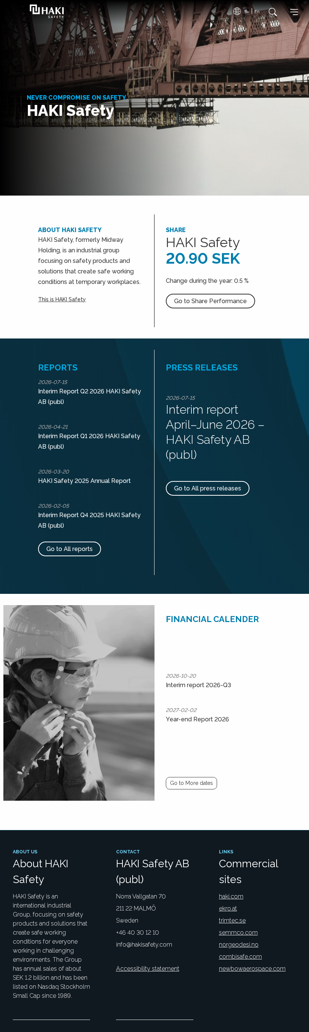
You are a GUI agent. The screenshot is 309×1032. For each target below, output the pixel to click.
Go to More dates (191, 783)
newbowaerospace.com (252, 968)
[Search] (271, 12)
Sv (246, 11)
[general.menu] (294, 13)
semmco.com (238, 932)
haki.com (231, 896)
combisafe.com (240, 956)
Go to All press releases (207, 488)
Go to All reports (69, 548)
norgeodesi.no (239, 944)
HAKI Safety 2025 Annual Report (84, 480)
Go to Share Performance (210, 301)
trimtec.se (232, 920)
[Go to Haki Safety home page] (45, 11)
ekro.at (228, 908)
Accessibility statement (147, 968)
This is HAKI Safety (62, 299)
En (257, 11)
